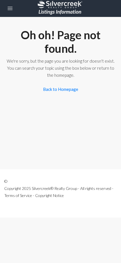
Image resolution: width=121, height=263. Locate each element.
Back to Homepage (60, 89)
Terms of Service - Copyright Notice (34, 195)
